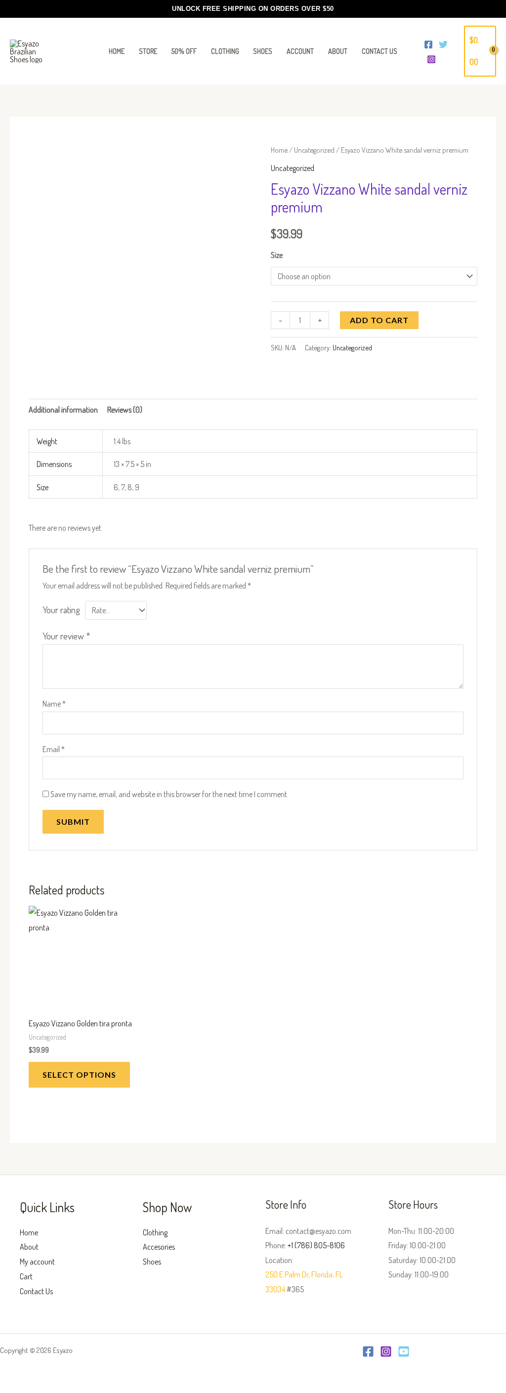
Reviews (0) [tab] (124, 410)
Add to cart (379, 320)
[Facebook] (428, 44)
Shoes (152, 1261)
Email (53, 749)
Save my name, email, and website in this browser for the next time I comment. (169, 794)
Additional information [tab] (63, 410)
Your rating (61, 609)
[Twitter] (443, 44)
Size (277, 255)
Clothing (155, 1232)
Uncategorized (314, 149)
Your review (66, 636)
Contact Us (36, 1291)
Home (279, 149)
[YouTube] (404, 1351)
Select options (79, 1074)
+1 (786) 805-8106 (316, 1245)
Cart (26, 1276)
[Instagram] (431, 59)
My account (37, 1261)
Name (54, 704)
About (29, 1247)
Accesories (159, 1247)
